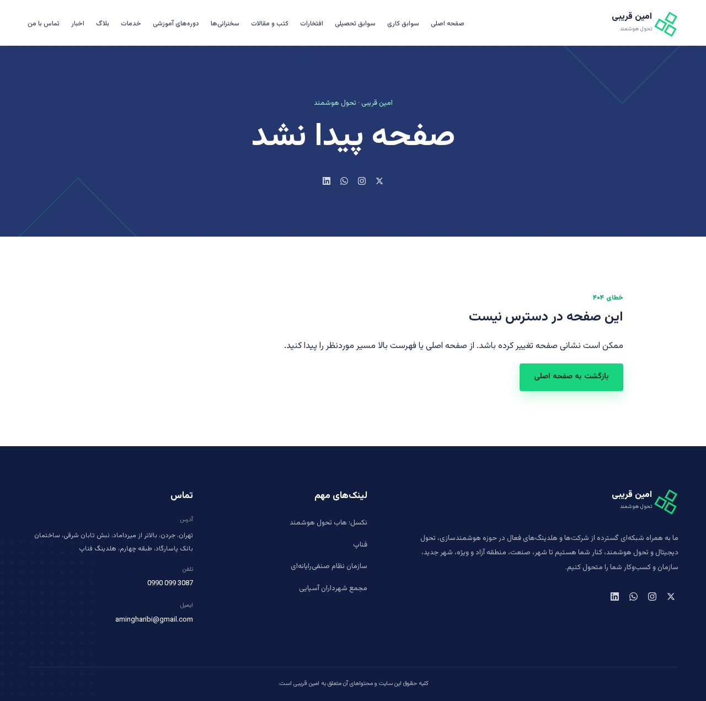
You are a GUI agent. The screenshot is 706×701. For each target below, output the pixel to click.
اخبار (77, 24)
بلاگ (102, 24)
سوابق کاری (403, 24)
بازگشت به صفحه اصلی (571, 377)
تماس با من (44, 24)
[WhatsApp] (344, 181)
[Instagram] (362, 181)
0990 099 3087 (170, 583)
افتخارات (311, 24)
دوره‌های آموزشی (176, 24)
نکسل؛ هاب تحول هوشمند (328, 522)
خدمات (131, 24)
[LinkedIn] (326, 181)
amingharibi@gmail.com (154, 619)
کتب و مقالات (269, 24)
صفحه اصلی (447, 24)
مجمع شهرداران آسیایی (333, 588)
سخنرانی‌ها (225, 24)
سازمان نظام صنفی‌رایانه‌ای (329, 566)
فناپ (360, 544)
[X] (379, 181)
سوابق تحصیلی (355, 24)
